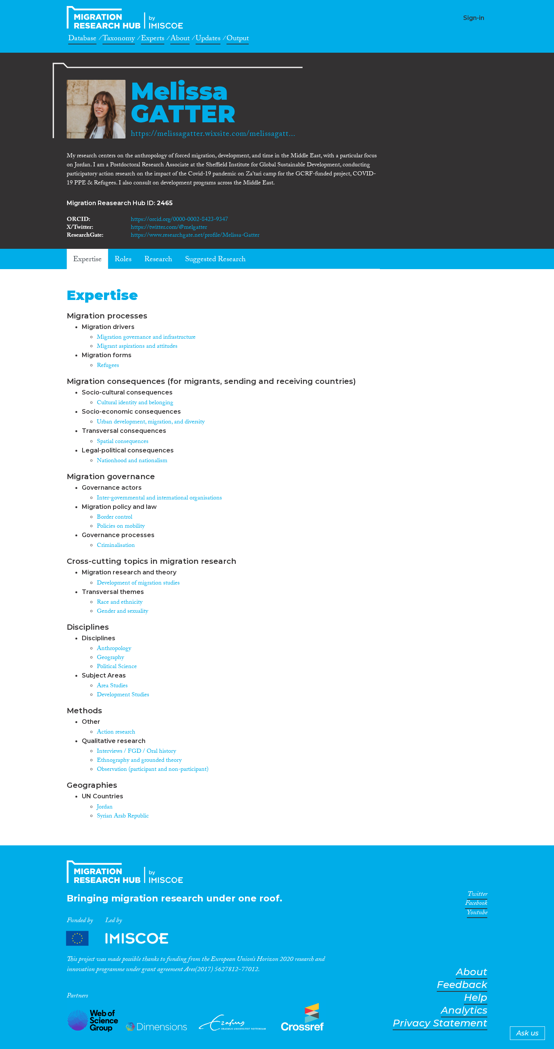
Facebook (476, 904)
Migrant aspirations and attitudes (137, 347)
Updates (208, 39)
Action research (116, 733)
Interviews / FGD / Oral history (136, 752)
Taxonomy (119, 39)
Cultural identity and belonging (135, 403)
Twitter (477, 895)
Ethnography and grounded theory (139, 761)
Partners (124, 938)
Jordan (105, 807)
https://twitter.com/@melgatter (169, 228)
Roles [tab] (123, 260)
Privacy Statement (440, 1023)
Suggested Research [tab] (215, 260)
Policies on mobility (121, 527)
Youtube (477, 913)
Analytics (464, 1010)
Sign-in (473, 17)
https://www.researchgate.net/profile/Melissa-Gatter (195, 236)
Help (475, 997)
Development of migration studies (138, 584)
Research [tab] (158, 260)
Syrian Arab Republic (123, 816)
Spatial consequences (122, 442)
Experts (152, 39)
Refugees (108, 366)
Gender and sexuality (122, 612)
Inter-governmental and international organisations (159, 498)
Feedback (462, 985)
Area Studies (112, 686)
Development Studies (123, 695)
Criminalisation (116, 546)
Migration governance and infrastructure (146, 338)
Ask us (527, 1033)
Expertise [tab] (87, 260)
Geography (110, 658)
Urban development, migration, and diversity (151, 422)
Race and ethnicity (119, 603)
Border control (114, 518)
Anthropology (114, 649)
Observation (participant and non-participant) (152, 770)
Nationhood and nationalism (132, 461)
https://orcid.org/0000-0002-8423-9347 (179, 220)
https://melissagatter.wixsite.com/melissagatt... (213, 135)
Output (237, 39)
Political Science (117, 667)
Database (82, 39)
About (180, 39)
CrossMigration (127, 17)
